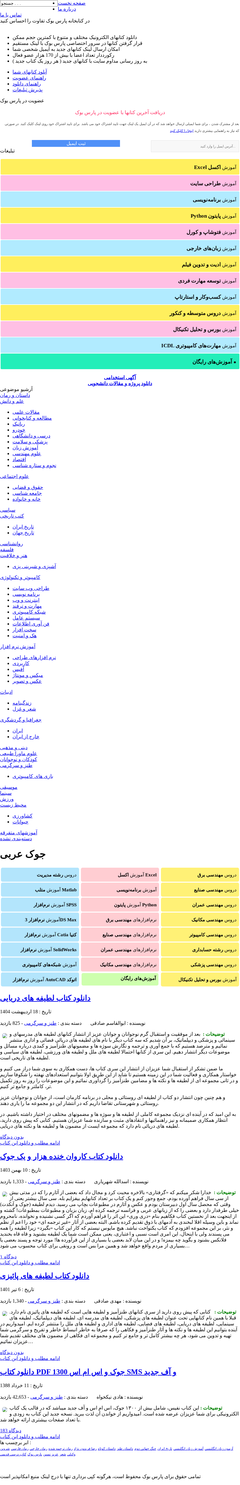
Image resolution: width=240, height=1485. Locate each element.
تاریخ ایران (23, 526)
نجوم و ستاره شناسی (34, 465)
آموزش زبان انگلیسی (188, 1448)
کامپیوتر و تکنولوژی (20, 577)
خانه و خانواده (26, 499)
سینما (6, 793)
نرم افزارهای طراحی (34, 657)
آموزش (215, 167)
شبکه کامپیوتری (29, 612)
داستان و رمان (15, 395)
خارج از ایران (25, 736)
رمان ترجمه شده (60, 1448)
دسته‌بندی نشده (16, 838)
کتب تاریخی (12, 515)
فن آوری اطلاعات (30, 623)
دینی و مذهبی (14, 747)
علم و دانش (12, 401)
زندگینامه (22, 703)
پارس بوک (35, 1454)
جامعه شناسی (27, 493)
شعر (63, 1454)
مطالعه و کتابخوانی (32, 418)
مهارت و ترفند (27, 606)
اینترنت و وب (25, 600)
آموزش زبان (25, 447)
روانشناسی (11, 543)
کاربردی (20, 663)
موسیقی (9, 787)
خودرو (18, 429)
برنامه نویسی (26, 594)
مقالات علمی (26, 412)
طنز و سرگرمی (16, 765)
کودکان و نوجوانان (18, 759)
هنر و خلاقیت (13, 555)
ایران (17, 730)
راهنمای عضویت (29, 77)
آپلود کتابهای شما (29, 72)
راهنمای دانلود (26, 83)
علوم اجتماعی (14, 476)
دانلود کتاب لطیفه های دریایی (45, 998)
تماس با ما (11, 14)
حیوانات (20, 821)
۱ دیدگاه (8, 1256)
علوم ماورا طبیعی (18, 753)
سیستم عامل (26, 617)
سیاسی (7, 510)
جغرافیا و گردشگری (21, 719)
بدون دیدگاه (12, 1137)
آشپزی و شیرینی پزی (34, 566)
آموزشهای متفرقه (18, 832)
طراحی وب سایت (30, 588)
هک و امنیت (24, 635)
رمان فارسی (19, 1448)
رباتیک (18, 424)
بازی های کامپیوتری (32, 776)
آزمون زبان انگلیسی (219, 1448)
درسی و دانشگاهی (31, 435)
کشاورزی (22, 815)
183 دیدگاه (10, 1430)
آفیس (18, 669)
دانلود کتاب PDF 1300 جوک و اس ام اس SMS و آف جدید (88, 1372)
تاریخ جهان (23, 532)
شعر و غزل (24, 708)
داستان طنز (125, 1448)
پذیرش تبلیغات (27, 89)
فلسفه (7, 549)
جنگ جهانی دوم (145, 1448)
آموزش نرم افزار (17, 646)
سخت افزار (24, 629)
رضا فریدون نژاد (85, 1448)
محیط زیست (13, 805)
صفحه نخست (72, 3)
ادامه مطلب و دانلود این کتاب (30, 1142)
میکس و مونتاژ (27, 675)
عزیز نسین (50, 1454)
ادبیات (6, 692)
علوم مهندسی (26, 453)
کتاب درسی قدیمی (13, 1454)
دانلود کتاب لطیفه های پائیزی (44, 1276)
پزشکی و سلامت (30, 441)
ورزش (7, 799)
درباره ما (67, 9)
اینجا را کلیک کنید (181, 131)
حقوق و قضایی (27, 487)
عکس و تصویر (27, 681)
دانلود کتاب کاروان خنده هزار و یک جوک (61, 1156)
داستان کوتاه (107, 1448)
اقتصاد (19, 459)
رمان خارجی (38, 1448)
